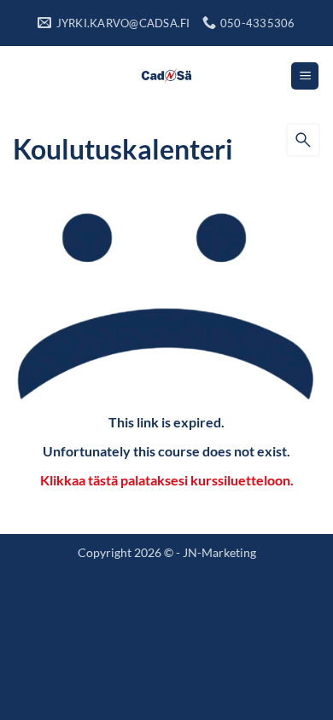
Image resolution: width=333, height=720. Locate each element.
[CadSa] (167, 76)
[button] (304, 76)
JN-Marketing (219, 552)
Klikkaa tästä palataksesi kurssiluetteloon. (167, 480)
